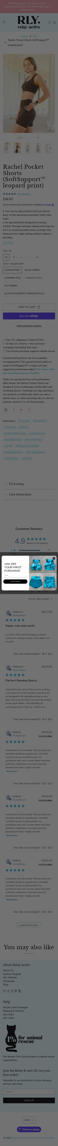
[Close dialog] (53, 558)
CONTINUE (15, 581)
